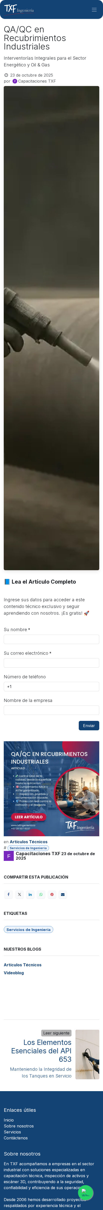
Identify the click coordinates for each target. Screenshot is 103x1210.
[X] (20, 894)
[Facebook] (8, 894)
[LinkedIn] (30, 894)
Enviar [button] (89, 725)
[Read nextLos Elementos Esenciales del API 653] (88, 1054)
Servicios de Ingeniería (28, 848)
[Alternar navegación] (94, 9)
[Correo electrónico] (63, 894)
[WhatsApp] (41, 894)
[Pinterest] (52, 894)
